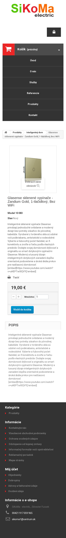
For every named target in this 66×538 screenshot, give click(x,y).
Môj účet (11, 469)
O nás (33, 71)
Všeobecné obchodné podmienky (27, 433)
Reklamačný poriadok (20, 455)
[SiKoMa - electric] (33, 10)
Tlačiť (16, 277)
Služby (33, 82)
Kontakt (33, 115)
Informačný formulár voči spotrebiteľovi (30, 449)
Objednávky (14, 475)
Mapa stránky (16, 460)
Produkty (33, 104)
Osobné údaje (16, 491)
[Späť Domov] (6, 132)
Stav (10, 218)
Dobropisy (14, 480)
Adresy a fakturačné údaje (22, 485)
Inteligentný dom (34, 132)
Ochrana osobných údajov (23, 438)
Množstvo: (29, 297)
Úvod (33, 60)
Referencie (33, 93)
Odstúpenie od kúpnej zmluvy (25, 444)
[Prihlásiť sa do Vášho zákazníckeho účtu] (54, 32)
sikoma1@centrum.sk (23, 519)
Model (11, 213)
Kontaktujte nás (17, 428)
